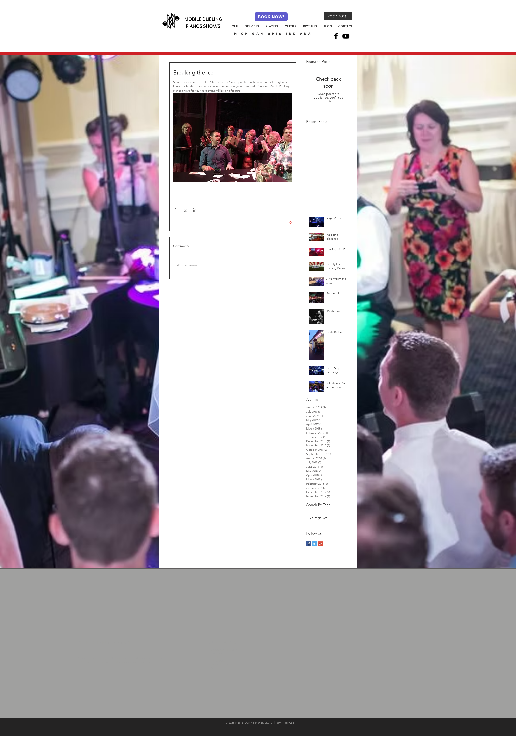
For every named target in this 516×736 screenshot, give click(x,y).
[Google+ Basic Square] (320, 543)
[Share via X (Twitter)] (185, 210)
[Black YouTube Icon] (346, 36)
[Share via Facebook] (175, 210)
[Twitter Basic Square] (314, 543)
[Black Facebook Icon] (336, 36)
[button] (338, 16)
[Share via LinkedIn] (195, 210)
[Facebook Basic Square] (308, 543)
